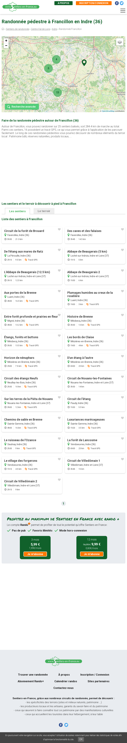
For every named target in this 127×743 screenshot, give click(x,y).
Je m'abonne (35, 554)
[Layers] (119, 41)
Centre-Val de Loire (40, 29)
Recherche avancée (24, 106)
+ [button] (6, 41)
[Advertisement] (63, 164)
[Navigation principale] (122, 10)
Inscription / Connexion (94, 674)
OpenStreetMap (108, 111)
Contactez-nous (63, 688)
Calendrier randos (65, 681)
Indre (54, 29)
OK (81, 739)
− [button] (6, 46)
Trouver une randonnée (33, 674)
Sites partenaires (98, 681)
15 (57, 92)
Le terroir (44, 211)
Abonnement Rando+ (31, 681)
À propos (63, 3)
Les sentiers (17, 211)
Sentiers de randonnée (17, 29)
